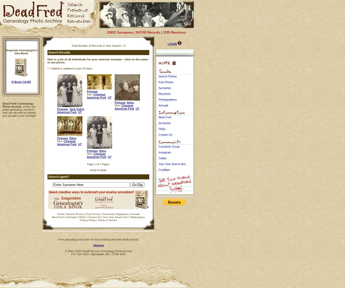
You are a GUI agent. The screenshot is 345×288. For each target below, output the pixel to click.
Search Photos (75, 214)
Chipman (99, 94)
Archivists (71, 217)
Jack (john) (76, 109)
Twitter (163, 158)
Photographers (168, 99)
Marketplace (138, 217)
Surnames (109, 214)
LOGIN (172, 43)
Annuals (135, 214)
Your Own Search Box (116, 217)
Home (60, 214)
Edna (130, 102)
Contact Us (94, 217)
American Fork (67, 112)
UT (80, 112)
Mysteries (122, 214)
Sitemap (98, 245)
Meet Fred (58, 217)
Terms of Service (107, 220)
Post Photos (93, 214)
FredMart (164, 169)
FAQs (82, 217)
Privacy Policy (88, 220)
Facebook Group (169, 146)
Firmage (62, 109)
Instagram (165, 152)
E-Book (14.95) (21, 81)
